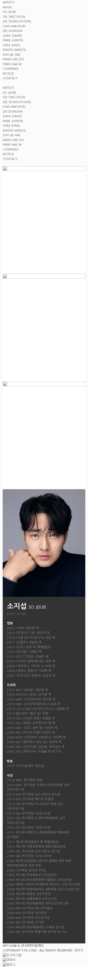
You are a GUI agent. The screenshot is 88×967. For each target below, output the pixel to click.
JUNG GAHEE (12, 35)
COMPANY (11, 68)
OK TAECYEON (14, 16)
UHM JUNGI (11, 45)
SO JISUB (9, 11)
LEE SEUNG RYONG (17, 21)
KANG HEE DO (13, 59)
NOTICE (8, 73)
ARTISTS (8, 2)
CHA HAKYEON (14, 26)
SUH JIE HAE (12, 54)
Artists (7, 7)
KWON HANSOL (14, 49)
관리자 (78, 950)
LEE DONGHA (12, 30)
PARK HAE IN (12, 64)
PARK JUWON (13, 40)
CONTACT (10, 78)
